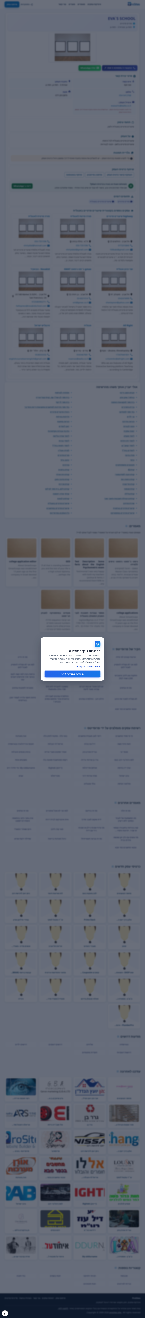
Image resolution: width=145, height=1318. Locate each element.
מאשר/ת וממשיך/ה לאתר (73, 674)
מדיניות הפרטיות (93, 666)
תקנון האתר (80, 666)
